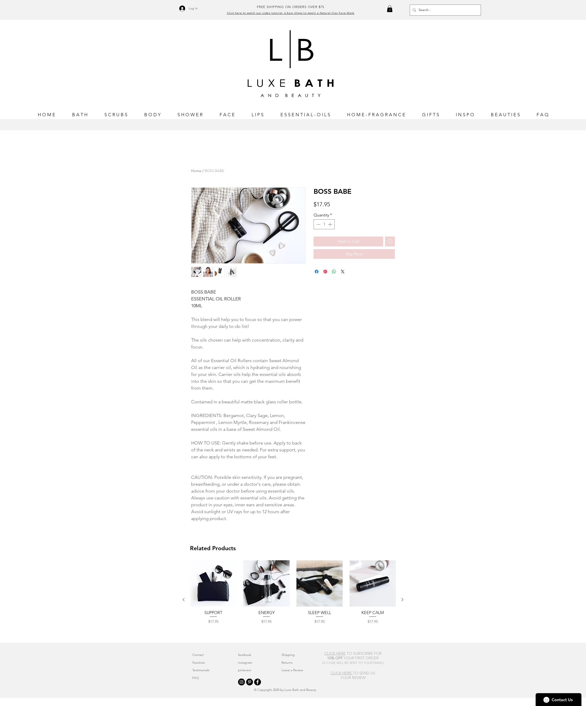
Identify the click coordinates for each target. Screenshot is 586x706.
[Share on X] (342, 271)
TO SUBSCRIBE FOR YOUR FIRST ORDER (353, 655)
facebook (244, 655)
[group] (293, 599)
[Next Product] (402, 599)
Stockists (198, 662)
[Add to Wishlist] (390, 241)
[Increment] (330, 224)
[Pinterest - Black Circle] (249, 682)
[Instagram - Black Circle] (241, 682)
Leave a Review (292, 670)
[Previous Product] (183, 599)
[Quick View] (213, 583)
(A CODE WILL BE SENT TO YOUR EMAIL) (353, 663)
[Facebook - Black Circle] (257, 682)
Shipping (288, 655)
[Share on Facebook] (316, 271)
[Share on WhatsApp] (334, 271)
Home (196, 171)
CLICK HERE (342, 673)
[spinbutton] (324, 224)
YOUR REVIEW (353, 677)
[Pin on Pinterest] (325, 271)
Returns (287, 662)
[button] (390, 8)
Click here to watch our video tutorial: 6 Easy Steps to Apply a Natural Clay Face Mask (290, 13)
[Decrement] (317, 224)
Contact (198, 655)
